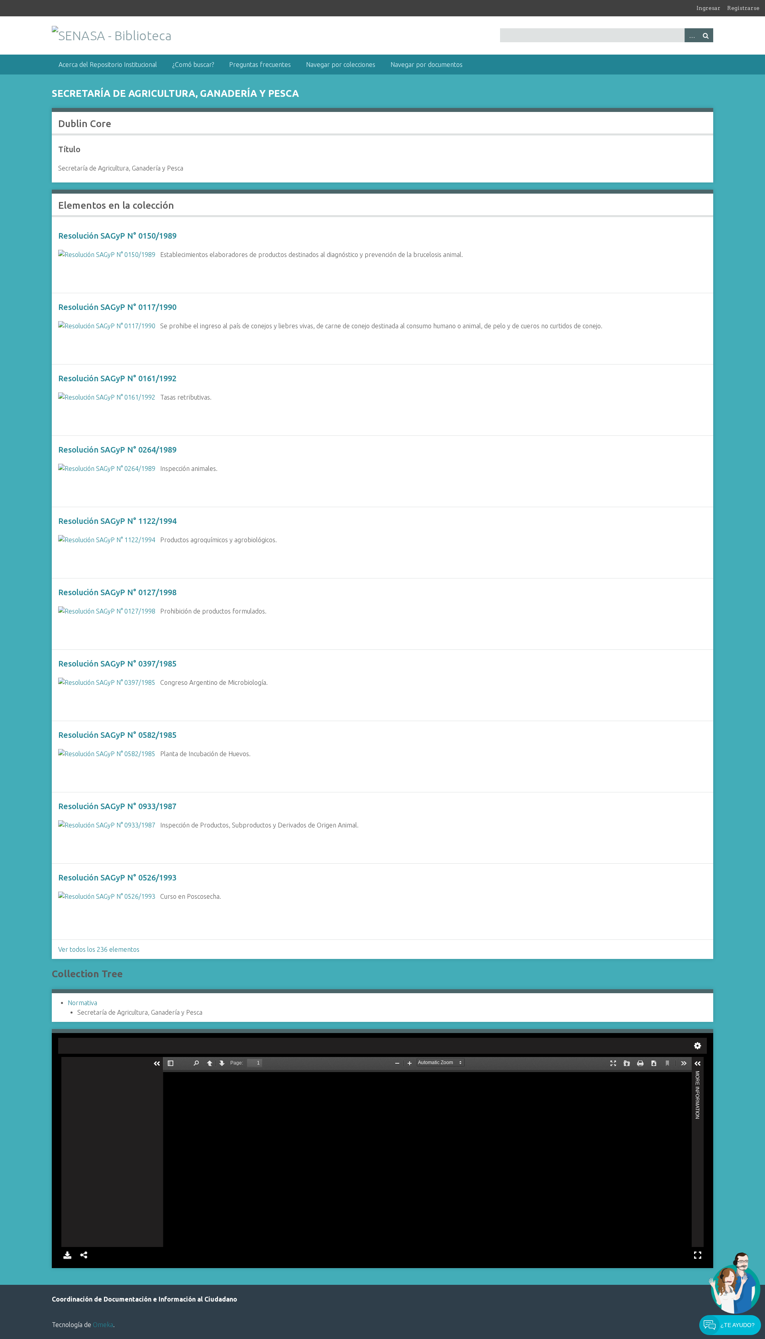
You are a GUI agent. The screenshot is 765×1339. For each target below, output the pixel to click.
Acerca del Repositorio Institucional (108, 64)
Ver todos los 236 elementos (98, 949)
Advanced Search (692, 35)
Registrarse (743, 8)
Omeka (103, 1324)
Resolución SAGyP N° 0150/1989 (117, 235)
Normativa (82, 1002)
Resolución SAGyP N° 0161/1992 (117, 378)
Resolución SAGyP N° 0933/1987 (117, 806)
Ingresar (708, 8)
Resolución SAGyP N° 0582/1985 (117, 734)
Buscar (706, 35)
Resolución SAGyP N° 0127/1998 (117, 592)
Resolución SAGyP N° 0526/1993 (117, 877)
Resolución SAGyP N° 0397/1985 (117, 663)
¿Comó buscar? (193, 64)
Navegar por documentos (426, 64)
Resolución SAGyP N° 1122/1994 (117, 520)
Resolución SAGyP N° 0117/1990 (117, 307)
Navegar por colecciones (340, 64)
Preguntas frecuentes (260, 64)
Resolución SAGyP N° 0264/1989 (117, 449)
